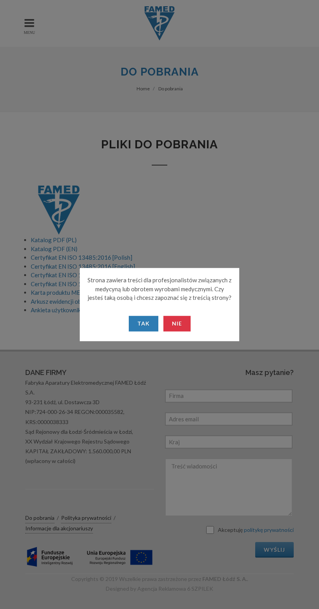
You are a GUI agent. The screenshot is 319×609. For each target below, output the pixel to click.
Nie (177, 323)
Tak (143, 323)
